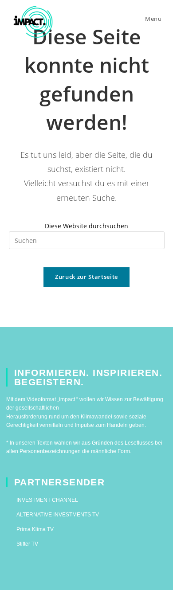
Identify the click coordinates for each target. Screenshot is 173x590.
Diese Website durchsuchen (86, 226)
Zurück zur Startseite (86, 277)
